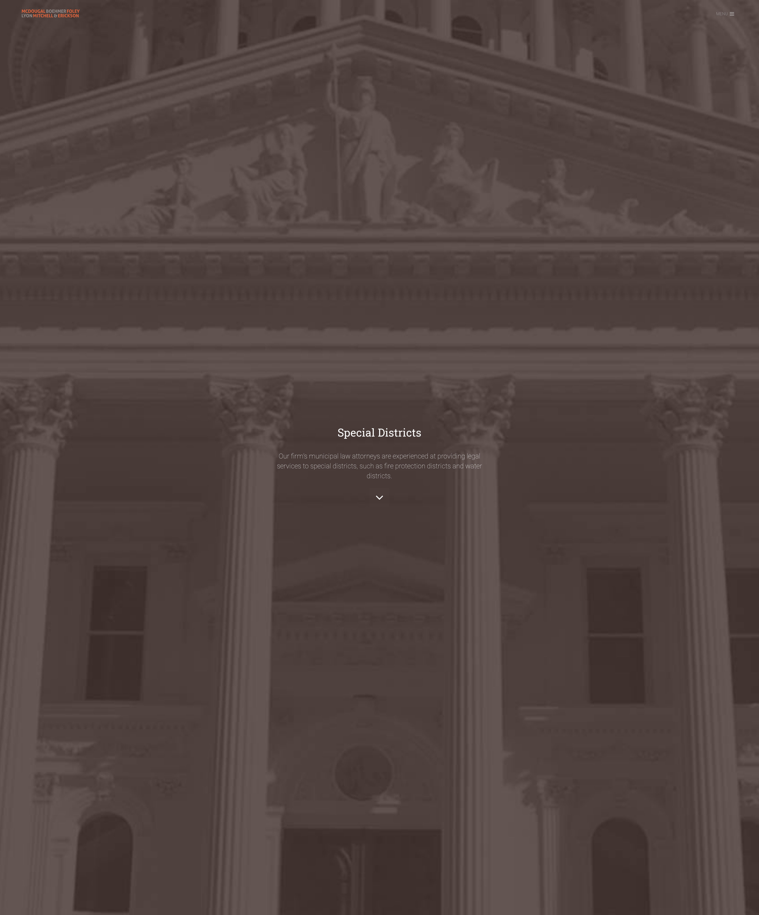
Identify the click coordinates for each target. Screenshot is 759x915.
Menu (722, 13)
